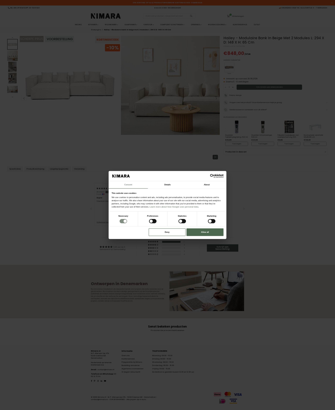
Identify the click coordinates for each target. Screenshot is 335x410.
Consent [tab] (128, 185)
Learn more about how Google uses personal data (174, 207)
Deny (167, 232)
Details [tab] (167, 185)
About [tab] (207, 185)
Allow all (205, 232)
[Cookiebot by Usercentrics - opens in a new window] (212, 176)
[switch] (153, 221)
